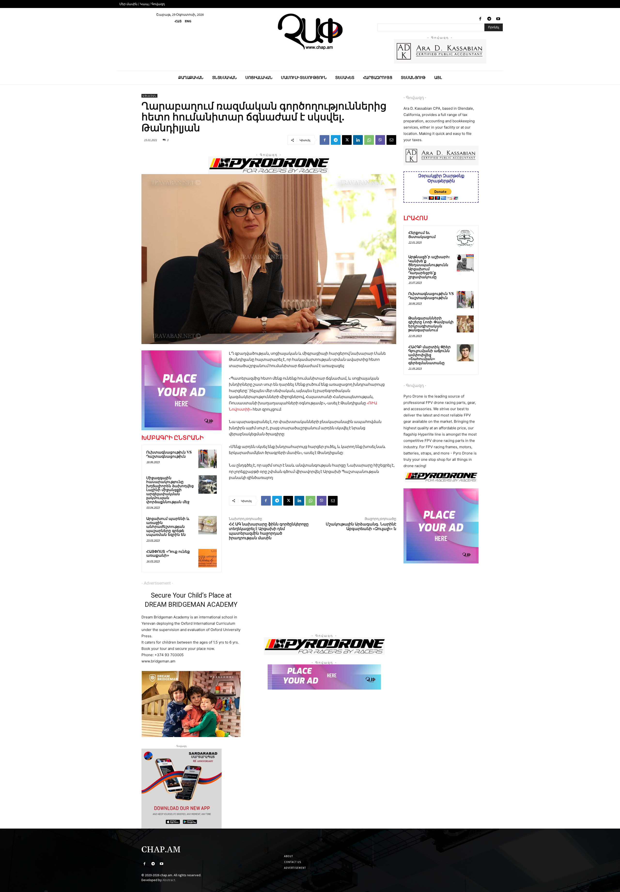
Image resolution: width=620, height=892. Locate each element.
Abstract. (169, 880)
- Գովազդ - (414, 97)
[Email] (391, 140)
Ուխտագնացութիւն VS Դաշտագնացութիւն (169, 454)
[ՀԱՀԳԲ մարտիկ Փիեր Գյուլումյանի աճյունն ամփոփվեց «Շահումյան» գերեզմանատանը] (465, 352)
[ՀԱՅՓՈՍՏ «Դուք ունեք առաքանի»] (207, 558)
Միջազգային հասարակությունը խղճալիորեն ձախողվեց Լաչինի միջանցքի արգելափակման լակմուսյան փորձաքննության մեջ (170, 490)
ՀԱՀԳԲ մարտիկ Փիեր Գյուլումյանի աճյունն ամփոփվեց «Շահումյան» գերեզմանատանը (429, 355)
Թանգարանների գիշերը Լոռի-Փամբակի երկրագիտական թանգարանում (431, 324)
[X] (347, 140)
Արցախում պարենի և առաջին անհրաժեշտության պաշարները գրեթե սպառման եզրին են (167, 526)
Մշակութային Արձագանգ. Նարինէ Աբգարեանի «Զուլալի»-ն (361, 526)
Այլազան (149, 95)
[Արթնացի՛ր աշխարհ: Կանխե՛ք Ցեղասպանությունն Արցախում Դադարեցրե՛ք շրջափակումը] (465, 262)
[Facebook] (480, 19)
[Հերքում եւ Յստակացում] (465, 238)
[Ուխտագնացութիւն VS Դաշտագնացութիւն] (207, 459)
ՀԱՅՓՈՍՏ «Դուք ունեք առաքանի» (168, 553)
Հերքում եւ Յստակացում (422, 235)
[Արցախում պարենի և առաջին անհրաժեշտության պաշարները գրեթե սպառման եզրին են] (207, 525)
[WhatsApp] (369, 140)
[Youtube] (498, 19)
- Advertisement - (157, 583)
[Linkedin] (358, 140)
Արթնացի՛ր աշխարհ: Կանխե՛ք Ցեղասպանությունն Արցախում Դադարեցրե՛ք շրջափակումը (429, 267)
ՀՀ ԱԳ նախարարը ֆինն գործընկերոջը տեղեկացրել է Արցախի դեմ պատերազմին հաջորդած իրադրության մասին (269, 531)
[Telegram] (489, 19)
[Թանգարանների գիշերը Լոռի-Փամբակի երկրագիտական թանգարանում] (465, 323)
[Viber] (380, 140)
